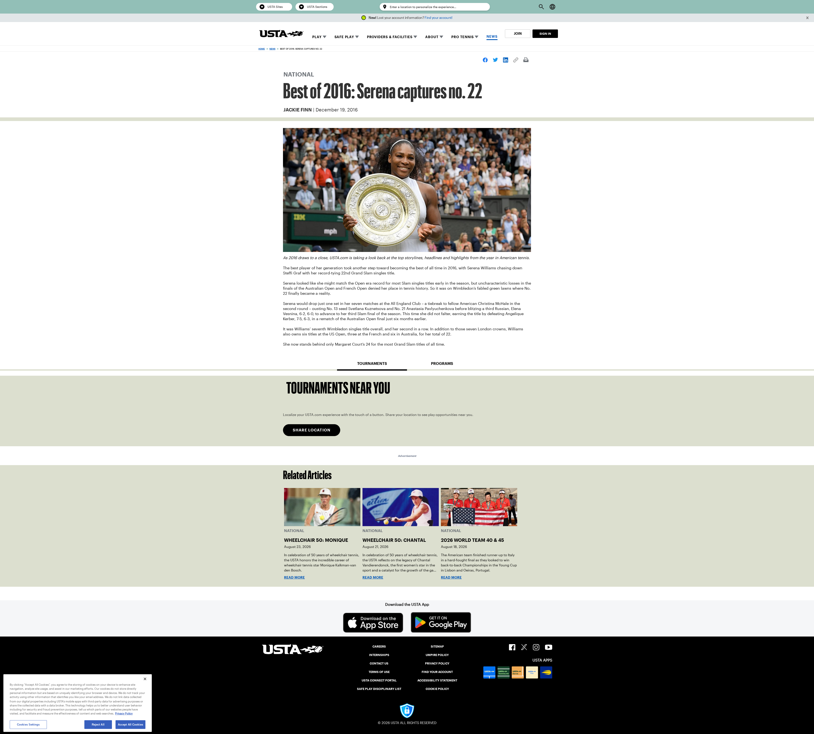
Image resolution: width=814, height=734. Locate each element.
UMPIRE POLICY (437, 655)
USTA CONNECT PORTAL (379, 680)
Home (261, 49)
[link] (485, 60)
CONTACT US (379, 663)
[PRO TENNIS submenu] (476, 37)
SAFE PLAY (344, 37)
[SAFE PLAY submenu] (357, 37)
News (272, 49)
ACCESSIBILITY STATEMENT (437, 680)
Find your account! (438, 17)
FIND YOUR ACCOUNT (437, 672)
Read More (294, 577)
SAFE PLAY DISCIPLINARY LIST (379, 689)
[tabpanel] (407, 411)
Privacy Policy (124, 713)
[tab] (372, 365)
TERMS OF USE (379, 672)
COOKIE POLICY (437, 689)
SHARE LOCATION (311, 430)
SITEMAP (437, 646)
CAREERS (379, 646)
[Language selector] (552, 6)
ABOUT (431, 37)
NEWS (491, 36)
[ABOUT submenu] (441, 37)
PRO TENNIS (462, 37)
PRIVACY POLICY (437, 663)
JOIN (518, 33)
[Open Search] (541, 6)
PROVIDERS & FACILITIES (390, 37)
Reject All (98, 724)
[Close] (145, 679)
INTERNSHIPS (379, 655)
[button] (807, 18)
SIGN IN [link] (545, 34)
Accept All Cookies (130, 724)
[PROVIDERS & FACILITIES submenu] (415, 37)
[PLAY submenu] (324, 37)
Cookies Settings (28, 724)
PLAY (316, 37)
